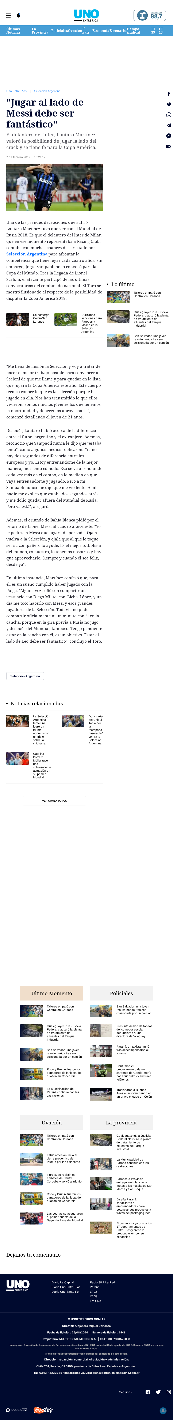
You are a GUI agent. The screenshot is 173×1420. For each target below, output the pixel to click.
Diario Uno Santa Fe (65, 1291)
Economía (100, 30)
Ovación (75, 30)
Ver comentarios (54, 800)
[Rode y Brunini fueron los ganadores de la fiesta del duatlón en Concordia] (51, 1074)
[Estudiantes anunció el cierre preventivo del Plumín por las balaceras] (51, 1159)
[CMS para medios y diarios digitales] (16, 1410)
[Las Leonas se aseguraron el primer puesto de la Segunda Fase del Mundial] (51, 1218)
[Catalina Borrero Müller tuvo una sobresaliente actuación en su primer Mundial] (28, 765)
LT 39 (153, 30)
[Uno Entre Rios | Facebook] (147, 1392)
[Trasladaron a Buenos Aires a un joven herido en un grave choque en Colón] (121, 1094)
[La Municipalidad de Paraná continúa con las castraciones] (51, 1093)
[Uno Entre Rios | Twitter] (158, 1392)
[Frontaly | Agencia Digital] (40, 1410)
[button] (8, 16)
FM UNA (95, 1301)
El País (85, 30)
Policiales (59, 30)
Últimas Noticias (13, 30)
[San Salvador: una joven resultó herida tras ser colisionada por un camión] (138, 340)
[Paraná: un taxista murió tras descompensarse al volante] (121, 1051)
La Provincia (40, 30)
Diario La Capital (62, 1282)
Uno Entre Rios (16, 91)
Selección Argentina (47, 91)
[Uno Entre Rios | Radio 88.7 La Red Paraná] (149, 15)
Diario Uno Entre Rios (65, 1287)
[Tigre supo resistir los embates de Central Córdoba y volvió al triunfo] (51, 1179)
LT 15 (161, 30)
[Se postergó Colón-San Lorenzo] (28, 319)
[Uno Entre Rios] (86, 15)
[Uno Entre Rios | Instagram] (169, 1392)
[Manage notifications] (163, 1410)
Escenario (117, 30)
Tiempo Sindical (133, 30)
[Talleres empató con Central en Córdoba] (138, 297)
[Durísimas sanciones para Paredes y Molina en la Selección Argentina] (78, 323)
